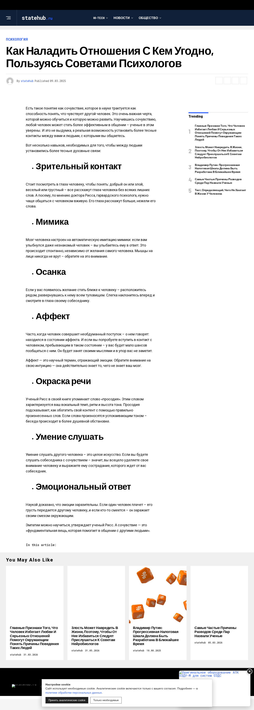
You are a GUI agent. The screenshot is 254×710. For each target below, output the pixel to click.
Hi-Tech (99, 18)
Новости (122, 18)
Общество (148, 18)
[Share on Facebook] (219, 80)
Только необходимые (106, 700)
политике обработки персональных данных (73, 692)
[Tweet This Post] (227, 80)
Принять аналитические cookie (66, 700)
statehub (27, 81)
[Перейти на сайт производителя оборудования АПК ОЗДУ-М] (214, 688)
